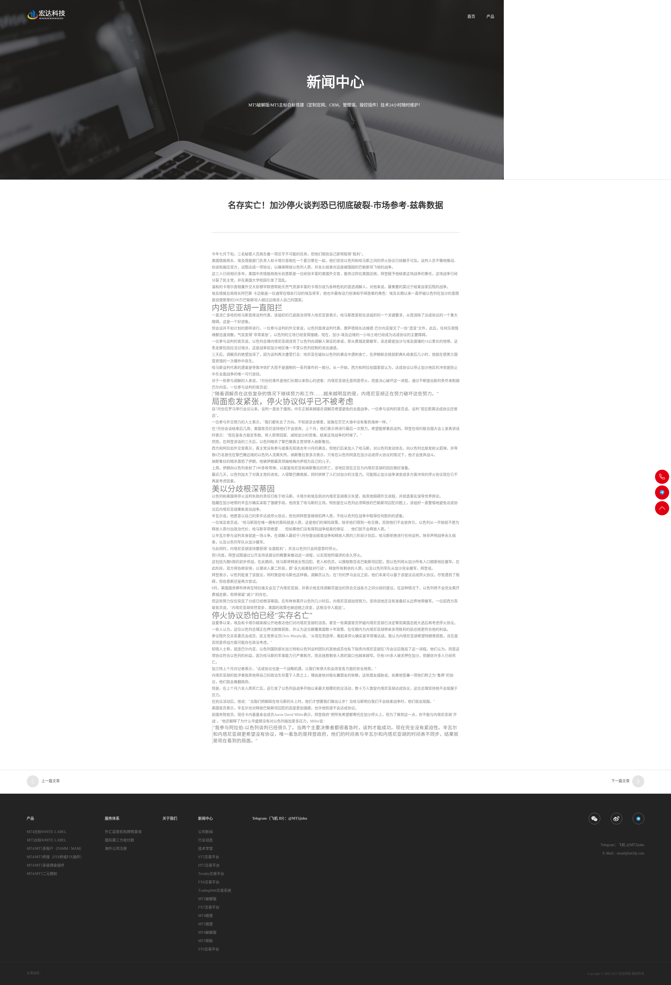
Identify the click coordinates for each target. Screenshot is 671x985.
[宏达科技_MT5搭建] (46, 14)
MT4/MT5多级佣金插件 (45, 865)
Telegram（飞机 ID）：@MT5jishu (615, 16)
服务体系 (513, 16)
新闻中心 (567, 16)
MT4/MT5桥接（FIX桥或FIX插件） (55, 857)
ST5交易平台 (208, 857)
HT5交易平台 (209, 865)
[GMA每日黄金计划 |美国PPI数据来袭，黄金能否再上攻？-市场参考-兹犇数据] (33, 781)
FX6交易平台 (208, 882)
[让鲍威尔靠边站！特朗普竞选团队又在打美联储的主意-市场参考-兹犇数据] (638, 781)
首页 (471, 16)
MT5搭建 (205, 924)
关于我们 (540, 16)
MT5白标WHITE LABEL (47, 840)
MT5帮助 (205, 941)
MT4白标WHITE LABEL (47, 832)
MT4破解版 (207, 932)
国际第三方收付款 (119, 840)
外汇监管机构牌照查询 (123, 832)
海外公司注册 (116, 849)
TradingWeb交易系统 (214, 890)
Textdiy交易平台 (211, 874)
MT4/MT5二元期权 (42, 874)
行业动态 (205, 840)
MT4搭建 (205, 916)
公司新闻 (205, 832)
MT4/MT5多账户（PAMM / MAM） (55, 849)
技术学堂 (205, 849)
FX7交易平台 (208, 907)
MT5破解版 (207, 899)
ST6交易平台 (208, 949)
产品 (490, 16)
